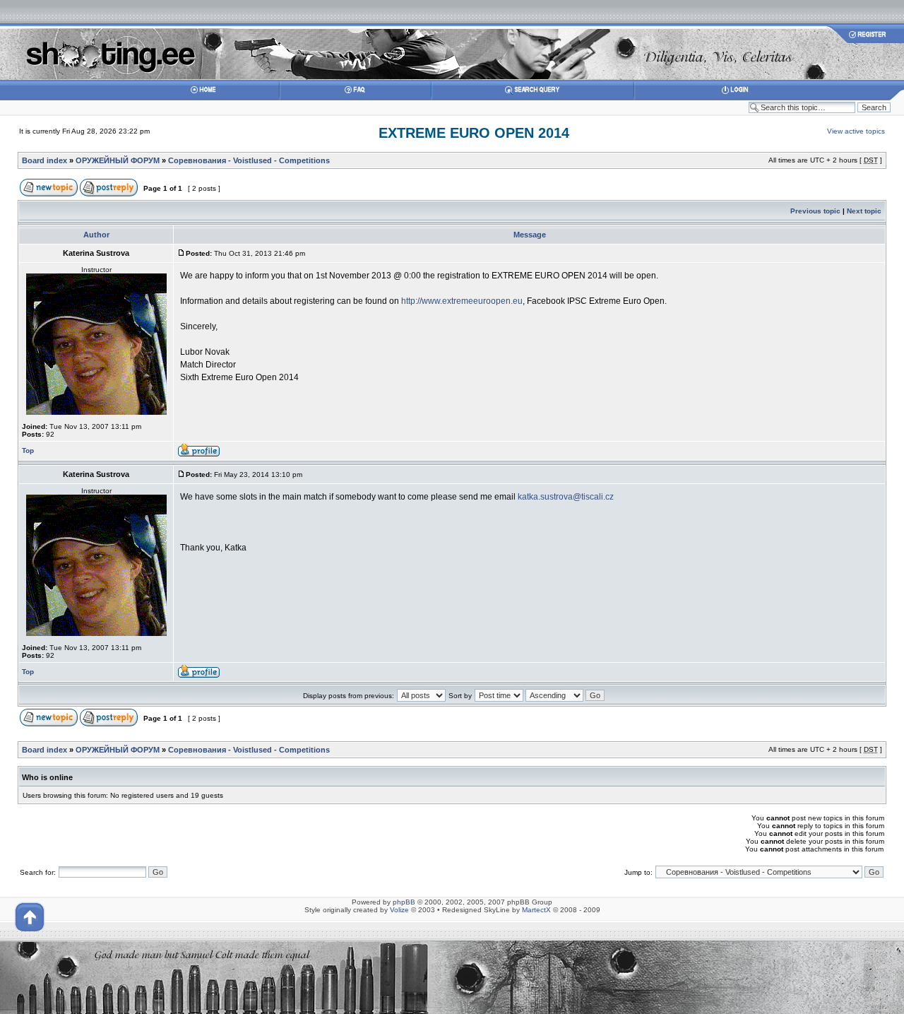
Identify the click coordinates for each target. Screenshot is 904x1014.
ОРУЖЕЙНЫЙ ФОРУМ (118, 160)
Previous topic (815, 211)
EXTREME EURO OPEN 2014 (474, 133)
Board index (44, 160)
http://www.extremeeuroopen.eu (462, 301)
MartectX (536, 910)
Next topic (864, 211)
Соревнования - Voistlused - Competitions (249, 160)
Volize (399, 910)
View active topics (856, 131)
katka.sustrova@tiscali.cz (566, 497)
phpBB (404, 902)
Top (28, 450)
